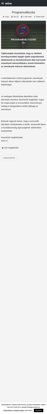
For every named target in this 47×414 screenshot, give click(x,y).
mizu (7, 17)
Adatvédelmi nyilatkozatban (13, 410)
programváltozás (9, 158)
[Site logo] (8, 3)
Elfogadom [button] (38, 410)
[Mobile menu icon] (2, 3)
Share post (40, 17)
